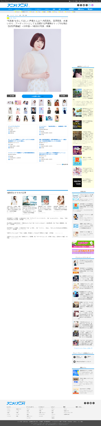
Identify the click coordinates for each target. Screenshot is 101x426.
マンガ (32, 11)
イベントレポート (27, 9)
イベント (68, 11)
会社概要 (41, 421)
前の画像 (12, 95)
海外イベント (29, 416)
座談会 (53, 417)
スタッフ (41, 409)
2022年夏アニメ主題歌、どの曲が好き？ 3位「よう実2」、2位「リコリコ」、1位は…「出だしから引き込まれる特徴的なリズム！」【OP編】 (37, 228)
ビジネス (29, 417)
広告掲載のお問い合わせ (33, 421)
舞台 (28, 414)
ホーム (10, 9)
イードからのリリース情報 (56, 421)
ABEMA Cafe (66, 414)
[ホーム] (8, 15)
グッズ (61, 11)
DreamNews (70, 421)
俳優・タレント (42, 412)
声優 (50, 11)
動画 (54, 9)
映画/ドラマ (25, 11)
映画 (28, 410)
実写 (53, 410)
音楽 (44, 11)
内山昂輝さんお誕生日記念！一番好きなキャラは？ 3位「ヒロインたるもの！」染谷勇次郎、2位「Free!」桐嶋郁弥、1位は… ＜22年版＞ (37, 223)
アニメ (17, 11)
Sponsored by (59, 164)
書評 (53, 412)
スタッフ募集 (80, 421)
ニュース (17, 9)
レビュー (47, 9)
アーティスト (42, 414)
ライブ (28, 412)
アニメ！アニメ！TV (68, 412)
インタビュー (38, 9)
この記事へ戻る (37, 96)
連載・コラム (62, 9)
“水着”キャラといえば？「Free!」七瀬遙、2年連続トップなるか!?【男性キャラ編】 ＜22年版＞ (35, 233)
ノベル (38, 11)
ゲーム (55, 11)
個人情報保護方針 (47, 421)
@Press (74, 421)
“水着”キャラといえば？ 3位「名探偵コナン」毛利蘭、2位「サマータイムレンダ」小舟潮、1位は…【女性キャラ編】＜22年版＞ (37, 237)
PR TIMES (64, 421)
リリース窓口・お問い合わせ (22, 421)
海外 (74, 11)
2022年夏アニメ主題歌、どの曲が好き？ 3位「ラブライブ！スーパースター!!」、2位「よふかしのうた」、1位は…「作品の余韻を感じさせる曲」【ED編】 (37, 219)
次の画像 (63, 95)
